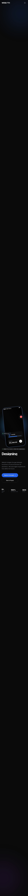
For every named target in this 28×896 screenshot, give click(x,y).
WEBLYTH (6, 3)
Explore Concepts (9, 475)
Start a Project (10, 480)
